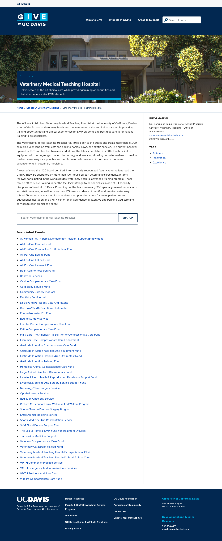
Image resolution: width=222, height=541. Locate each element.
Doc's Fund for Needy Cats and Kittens (44, 303)
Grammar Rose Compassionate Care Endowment (49, 340)
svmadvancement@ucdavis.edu (166, 135)
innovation (159, 158)
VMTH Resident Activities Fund (39, 473)
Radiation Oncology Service (37, 399)
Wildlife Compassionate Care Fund (41, 479)
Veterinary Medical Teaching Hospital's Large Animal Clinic (55, 452)
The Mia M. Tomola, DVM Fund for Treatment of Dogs (53, 431)
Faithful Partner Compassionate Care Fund (45, 324)
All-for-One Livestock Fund (36, 265)
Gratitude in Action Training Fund (40, 361)
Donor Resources (74, 498)
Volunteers (71, 515)
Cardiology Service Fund (35, 287)
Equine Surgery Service (34, 319)
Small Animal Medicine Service (39, 415)
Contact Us (120, 511)
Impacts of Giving (120, 20)
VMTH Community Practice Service (41, 463)
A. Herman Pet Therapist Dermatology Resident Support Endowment (61, 239)
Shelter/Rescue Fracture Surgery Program (45, 409)
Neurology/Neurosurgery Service (40, 388)
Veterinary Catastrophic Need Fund (41, 447)
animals (158, 153)
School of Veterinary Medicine (43, 107)
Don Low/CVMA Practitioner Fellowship (44, 308)
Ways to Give (94, 20)
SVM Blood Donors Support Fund (40, 425)
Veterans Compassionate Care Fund (42, 441)
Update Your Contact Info (128, 517)
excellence (159, 162)
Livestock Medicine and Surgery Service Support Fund (53, 383)
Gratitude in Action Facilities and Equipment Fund (50, 351)
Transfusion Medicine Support (38, 436)
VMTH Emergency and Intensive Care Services (48, 468)
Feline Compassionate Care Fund (40, 329)
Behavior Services (31, 276)
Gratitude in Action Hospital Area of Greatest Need (51, 356)
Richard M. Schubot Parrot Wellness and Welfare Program (54, 404)
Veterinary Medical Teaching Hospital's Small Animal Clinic (55, 457)
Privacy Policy (73, 528)
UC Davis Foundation (125, 498)
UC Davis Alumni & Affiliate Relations (86, 522)
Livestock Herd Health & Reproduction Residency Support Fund (58, 377)
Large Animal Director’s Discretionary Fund (46, 372)
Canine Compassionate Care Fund (41, 281)
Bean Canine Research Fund (37, 271)
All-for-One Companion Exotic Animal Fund (46, 249)
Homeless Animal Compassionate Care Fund (47, 367)
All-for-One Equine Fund (35, 255)
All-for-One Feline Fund (35, 260)
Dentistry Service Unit (33, 297)
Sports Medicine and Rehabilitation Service (46, 420)
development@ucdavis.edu (176, 529)
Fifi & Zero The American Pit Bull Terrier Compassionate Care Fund (60, 335)
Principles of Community (127, 505)
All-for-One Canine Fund (35, 244)
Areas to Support (148, 20)
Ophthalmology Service (34, 393)
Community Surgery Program (37, 292)
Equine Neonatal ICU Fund (36, 313)
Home (20, 107)
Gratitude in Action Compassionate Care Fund (48, 345)
